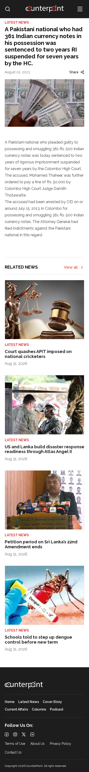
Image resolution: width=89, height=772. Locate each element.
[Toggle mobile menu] (80, 9)
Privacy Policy (60, 744)
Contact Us (13, 752)
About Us (37, 744)
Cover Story (52, 702)
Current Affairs (16, 709)
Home (9, 702)
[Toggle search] (7, 9)
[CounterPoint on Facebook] (7, 734)
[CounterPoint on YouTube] (32, 734)
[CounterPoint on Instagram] (15, 734)
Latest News (28, 702)
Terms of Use (15, 744)
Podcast (56, 709)
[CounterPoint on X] (24, 734)
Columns (39, 709)
